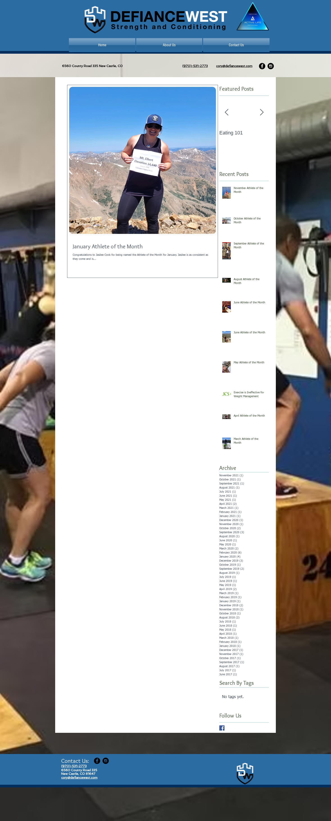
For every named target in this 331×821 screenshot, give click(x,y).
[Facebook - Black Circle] (262, 66)
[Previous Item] (226, 112)
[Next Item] (262, 112)
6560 (66, 66)
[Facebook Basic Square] (221, 728)
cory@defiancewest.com (234, 66)
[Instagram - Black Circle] (271, 66)
